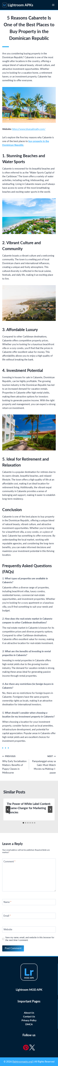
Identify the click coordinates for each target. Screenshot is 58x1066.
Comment (9, 861)
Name (7, 902)
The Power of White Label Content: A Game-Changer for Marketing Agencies (29, 808)
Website (8, 929)
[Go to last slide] (8, 809)
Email (7, 916)
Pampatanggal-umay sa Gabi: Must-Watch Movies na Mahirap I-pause (44, 764)
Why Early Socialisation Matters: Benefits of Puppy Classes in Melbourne (14, 764)
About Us (29, 1013)
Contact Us (29, 1016)
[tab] (23, 823)
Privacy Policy (29, 1020)
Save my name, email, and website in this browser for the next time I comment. (29, 938)
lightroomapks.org (22, 1061)
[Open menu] (53, 5)
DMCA (29, 1024)
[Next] (50, 809)
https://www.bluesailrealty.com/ (28, 129)
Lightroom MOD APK (29, 989)
